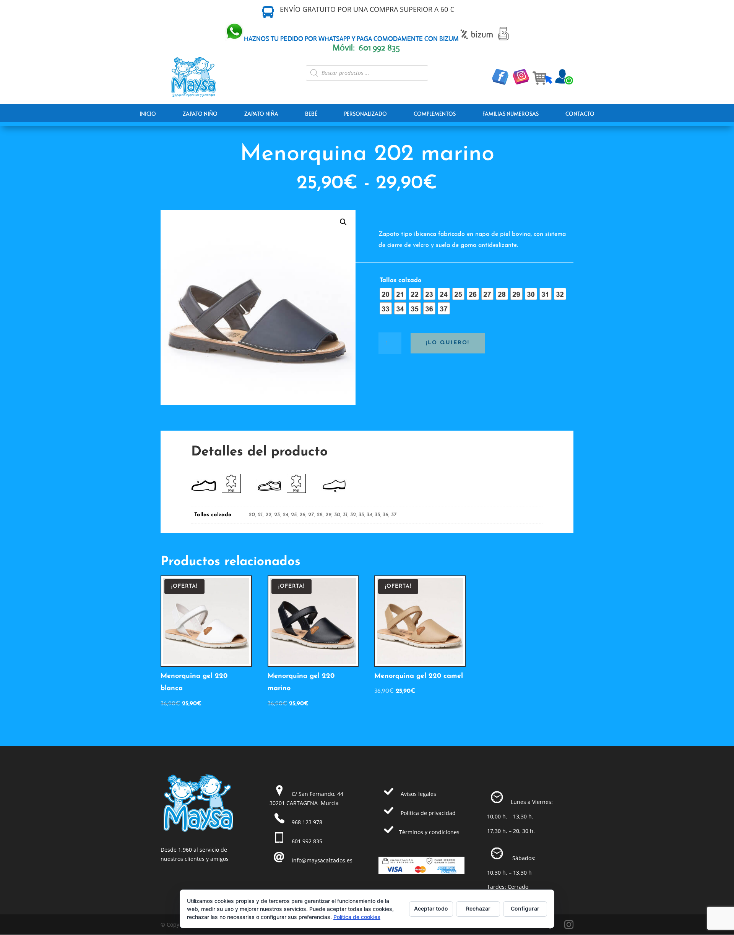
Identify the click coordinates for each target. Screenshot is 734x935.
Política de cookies (356, 917)
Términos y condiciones (429, 832)
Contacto (579, 113)
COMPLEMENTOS (435, 113)
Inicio (148, 113)
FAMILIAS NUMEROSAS (510, 113)
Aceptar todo (431, 908)
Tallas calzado (400, 280)
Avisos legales (418, 793)
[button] (343, 222)
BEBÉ (311, 113)
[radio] (385, 294)
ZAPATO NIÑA (261, 113)
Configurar (525, 908)
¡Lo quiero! (447, 343)
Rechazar (478, 908)
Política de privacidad (428, 813)
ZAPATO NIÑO (200, 113)
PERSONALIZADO (365, 113)
